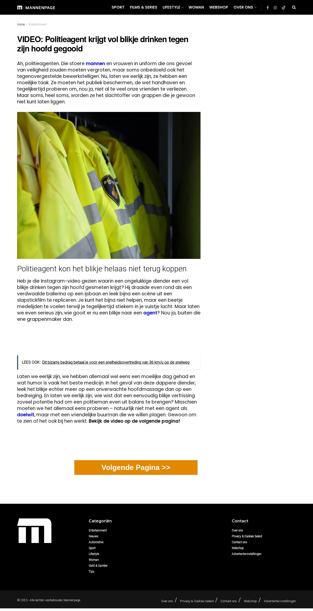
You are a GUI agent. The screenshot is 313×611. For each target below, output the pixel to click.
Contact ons (239, 542)
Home (21, 24)
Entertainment (38, 24)
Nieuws (93, 536)
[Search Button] (294, 7)
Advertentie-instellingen (246, 554)
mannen (95, 63)
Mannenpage (72, 600)
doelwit (25, 414)
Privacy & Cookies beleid (247, 536)
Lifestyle (171, 7)
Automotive (96, 542)
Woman (196, 7)
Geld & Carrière (98, 565)
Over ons (243, 7)
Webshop (218, 7)
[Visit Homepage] (36, 7)
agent (150, 313)
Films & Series (143, 7)
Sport (118, 7)
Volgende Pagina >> (135, 467)
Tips (91, 571)
